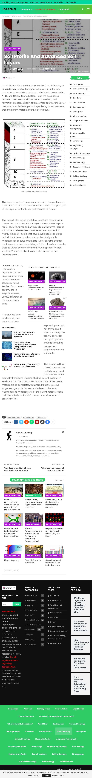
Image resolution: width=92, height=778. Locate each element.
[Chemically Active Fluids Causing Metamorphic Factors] (54, 490)
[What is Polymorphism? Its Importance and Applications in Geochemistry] (57, 277)
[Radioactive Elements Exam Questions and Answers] (7, 335)
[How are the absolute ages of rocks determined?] (7, 357)
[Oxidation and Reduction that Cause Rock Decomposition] (13, 519)
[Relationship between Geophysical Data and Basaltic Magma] (36, 303)
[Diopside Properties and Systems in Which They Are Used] (54, 519)
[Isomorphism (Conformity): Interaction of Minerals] (7, 367)
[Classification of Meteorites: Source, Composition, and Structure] (57, 303)
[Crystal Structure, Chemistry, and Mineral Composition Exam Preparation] (7, 345)
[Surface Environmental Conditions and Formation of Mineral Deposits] (13, 490)
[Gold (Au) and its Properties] (34, 551)
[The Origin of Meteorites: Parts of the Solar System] (36, 277)
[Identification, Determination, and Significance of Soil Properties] (34, 490)
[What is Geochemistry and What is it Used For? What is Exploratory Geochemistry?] (34, 519)
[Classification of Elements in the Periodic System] (54, 551)
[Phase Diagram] (13, 551)
